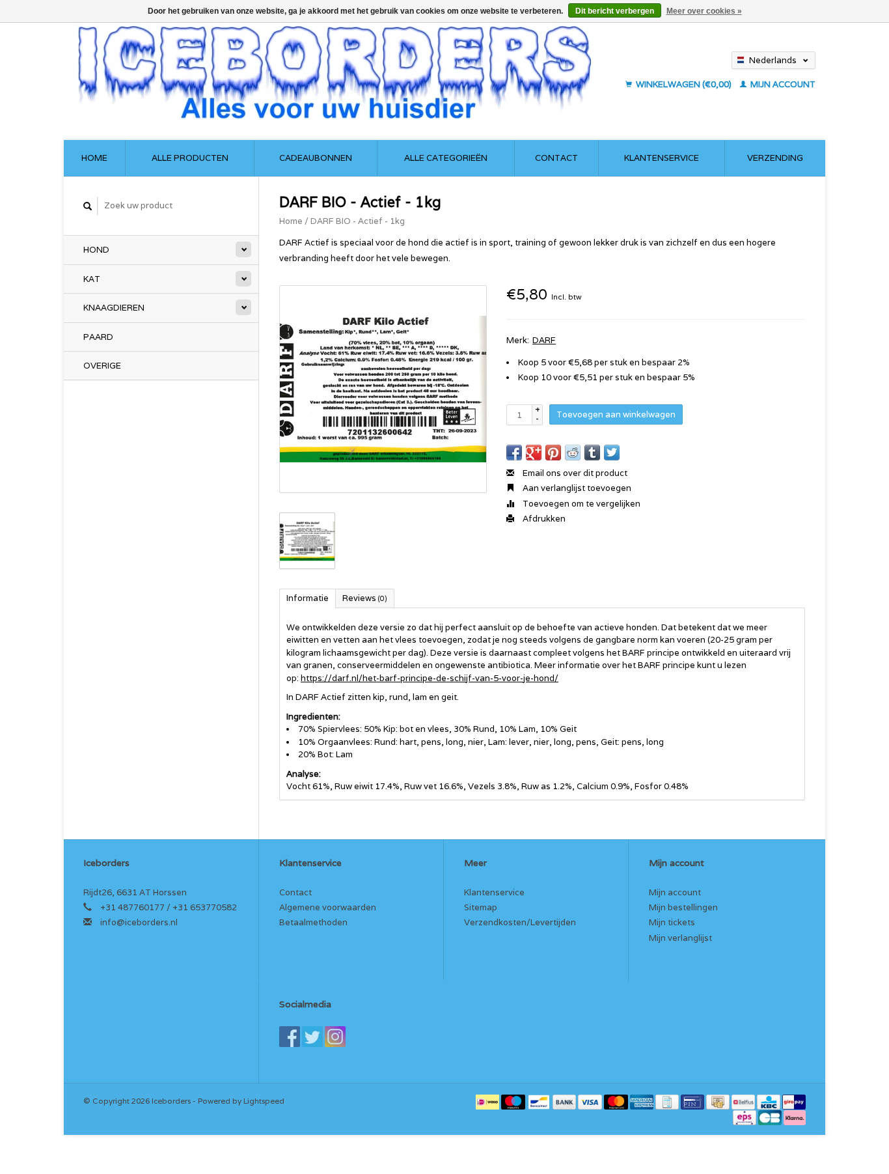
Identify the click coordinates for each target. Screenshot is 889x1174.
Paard (98, 336)
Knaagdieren (113, 307)
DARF (544, 340)
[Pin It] (553, 452)
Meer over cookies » (704, 11)
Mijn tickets (672, 922)
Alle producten (190, 157)
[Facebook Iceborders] (289, 1036)
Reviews (364, 598)
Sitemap (480, 907)
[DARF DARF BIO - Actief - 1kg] (383, 389)
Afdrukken (543, 518)
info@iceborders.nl (139, 922)
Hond (96, 249)
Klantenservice (661, 157)
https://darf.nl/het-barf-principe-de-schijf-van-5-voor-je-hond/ (429, 678)
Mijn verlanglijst (680, 937)
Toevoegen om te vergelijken (580, 503)
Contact (556, 157)
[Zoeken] (88, 206)
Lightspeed (263, 1101)
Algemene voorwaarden (327, 907)
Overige (102, 365)
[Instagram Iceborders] (335, 1036)
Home (94, 157)
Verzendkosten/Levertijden (520, 922)
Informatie (307, 598)
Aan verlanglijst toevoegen (576, 488)
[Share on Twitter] (612, 452)
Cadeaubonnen (315, 157)
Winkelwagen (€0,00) (683, 84)
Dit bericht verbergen (614, 11)
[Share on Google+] (533, 452)
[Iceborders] (346, 71)
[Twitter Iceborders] (312, 1036)
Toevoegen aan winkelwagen (616, 414)
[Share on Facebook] (514, 452)
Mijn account (781, 84)
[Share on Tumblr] (592, 452)
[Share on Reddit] (573, 452)
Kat (91, 279)
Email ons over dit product (574, 473)
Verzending (775, 157)
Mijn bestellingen (683, 907)
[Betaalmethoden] (488, 1100)
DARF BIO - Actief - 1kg (357, 221)
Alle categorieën (445, 157)
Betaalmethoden (313, 922)
